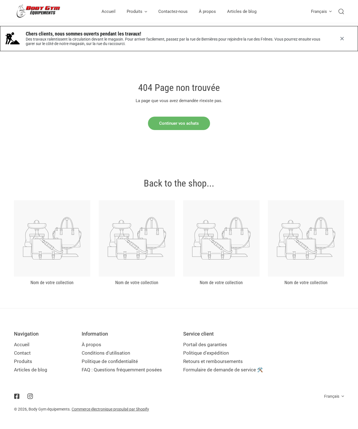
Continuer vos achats (179, 123)
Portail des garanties (205, 344)
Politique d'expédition (206, 353)
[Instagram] (30, 396)
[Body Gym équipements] (42, 11)
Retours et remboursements (213, 361)
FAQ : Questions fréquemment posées (122, 370)
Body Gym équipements (49, 409)
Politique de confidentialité (110, 361)
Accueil (21, 344)
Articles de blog (30, 370)
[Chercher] (341, 11)
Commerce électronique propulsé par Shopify (110, 409)
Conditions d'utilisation (106, 353)
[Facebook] (16, 396)
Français (319, 11)
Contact (22, 353)
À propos (91, 344)
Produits (23, 361)
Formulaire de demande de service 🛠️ (223, 370)
